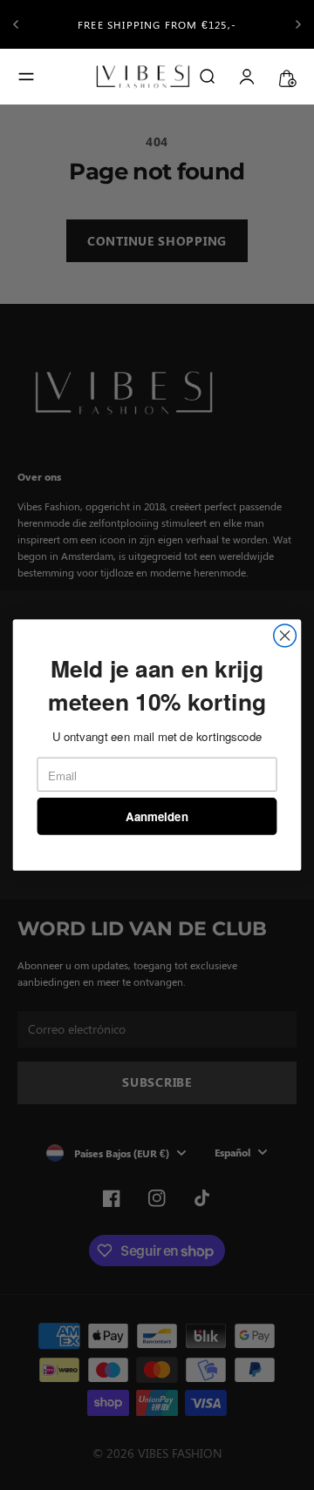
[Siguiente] (298, 24)
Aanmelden (157, 816)
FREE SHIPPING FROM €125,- (157, 24)
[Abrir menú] (26, 76)
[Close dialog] (285, 635)
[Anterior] (15, 24)
